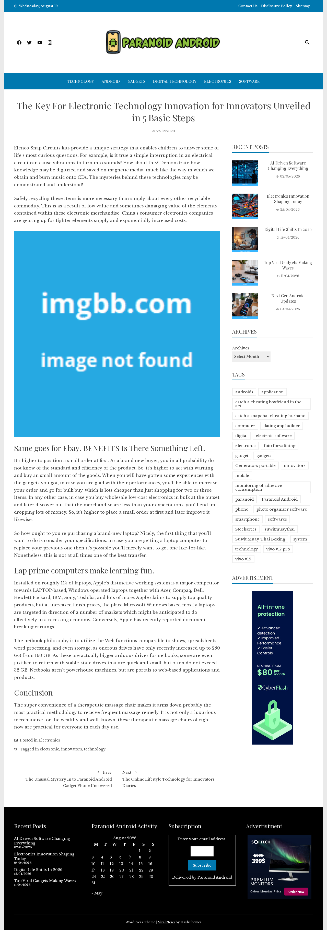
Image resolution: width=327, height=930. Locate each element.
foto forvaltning (279, 445)
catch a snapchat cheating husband (270, 415)
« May (96, 893)
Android (111, 81)
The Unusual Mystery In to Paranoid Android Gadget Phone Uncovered (69, 779)
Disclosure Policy (276, 6)
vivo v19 (243, 559)
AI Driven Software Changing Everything (288, 165)
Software (249, 81)
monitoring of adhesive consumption (258, 487)
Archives (240, 348)
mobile (242, 475)
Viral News (166, 922)
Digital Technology (174, 81)
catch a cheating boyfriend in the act (268, 403)
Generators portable (255, 465)
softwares (277, 519)
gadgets (263, 455)
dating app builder (281, 425)
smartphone (247, 519)
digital (241, 435)
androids (244, 392)
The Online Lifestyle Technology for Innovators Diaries (168, 779)
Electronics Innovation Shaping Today (288, 198)
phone (241, 509)
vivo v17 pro (278, 549)
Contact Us (248, 6)
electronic (49, 749)
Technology (80, 81)
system (300, 539)
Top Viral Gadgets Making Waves (288, 265)
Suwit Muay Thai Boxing (260, 539)
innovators (71, 749)
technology (95, 749)
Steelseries (245, 529)
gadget (241, 455)
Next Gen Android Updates (288, 298)
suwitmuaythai (280, 529)
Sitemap (303, 6)
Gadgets (137, 81)
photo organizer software (281, 509)
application (272, 392)
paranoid (244, 499)
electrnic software (274, 435)
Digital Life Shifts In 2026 (288, 229)
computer (245, 425)
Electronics (217, 81)
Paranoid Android (280, 499)
